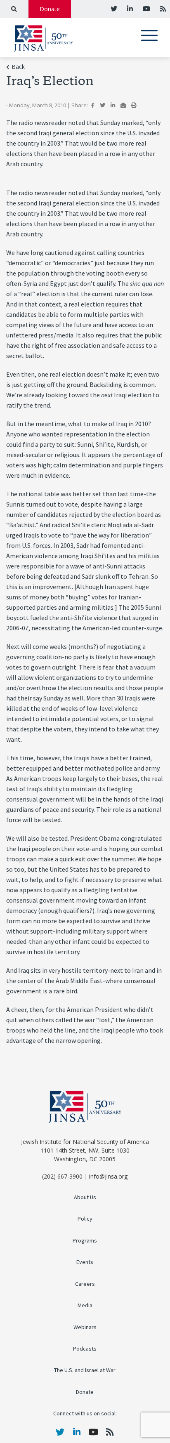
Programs (85, 1241)
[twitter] (113, 8)
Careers (85, 1284)
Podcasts (85, 1349)
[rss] (162, 8)
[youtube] (145, 8)
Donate (50, 9)
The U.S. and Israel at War (85, 1370)
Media (85, 1305)
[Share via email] (123, 105)
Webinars (85, 1327)
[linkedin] (129, 8)
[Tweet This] (102, 105)
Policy (85, 1219)
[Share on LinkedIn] (113, 105)
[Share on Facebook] (92, 105)
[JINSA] (43, 37)
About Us (85, 1197)
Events (84, 1262)
